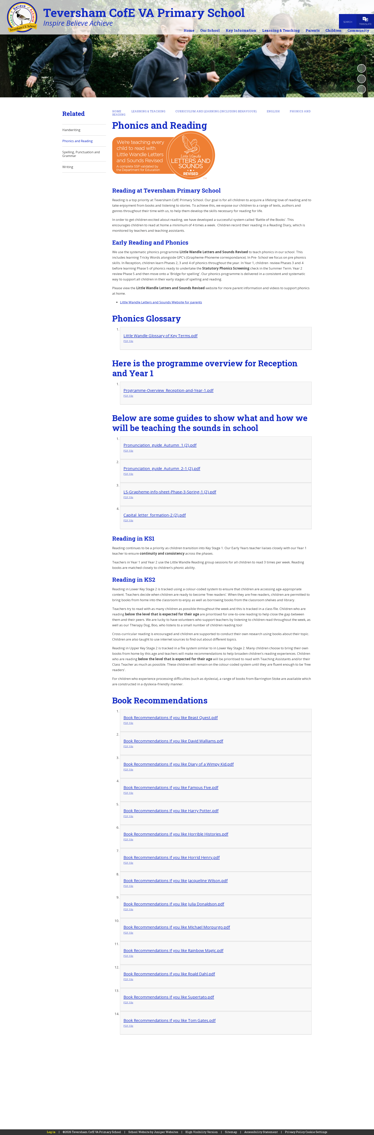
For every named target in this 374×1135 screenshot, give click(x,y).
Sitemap (231, 1132)
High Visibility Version (201, 1132)
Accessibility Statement (261, 1132)
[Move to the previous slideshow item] (361, 79)
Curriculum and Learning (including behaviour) (216, 111)
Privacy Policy (295, 1132)
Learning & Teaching (148, 111)
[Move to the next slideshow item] (361, 89)
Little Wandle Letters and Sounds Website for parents (161, 302)
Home (116, 111)
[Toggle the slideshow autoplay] (361, 68)
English (273, 111)
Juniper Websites (166, 1132)
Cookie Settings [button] (316, 1132)
